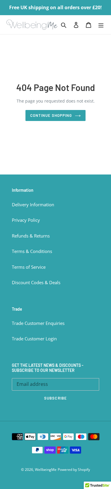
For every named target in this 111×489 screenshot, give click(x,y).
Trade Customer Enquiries (38, 323)
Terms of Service (29, 267)
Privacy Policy (26, 220)
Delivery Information (33, 204)
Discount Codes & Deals (36, 282)
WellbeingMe (46, 469)
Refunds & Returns (31, 236)
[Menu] (101, 24)
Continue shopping (51, 115)
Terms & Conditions (32, 251)
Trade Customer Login (34, 339)
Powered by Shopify (74, 469)
